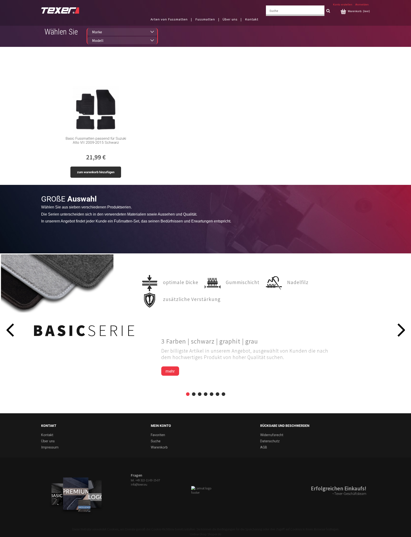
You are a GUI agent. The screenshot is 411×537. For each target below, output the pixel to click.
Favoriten (158, 435)
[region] (205, 333)
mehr (170, 371)
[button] (10, 330)
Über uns (48, 441)
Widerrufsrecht (271, 435)
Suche (156, 441)
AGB (263, 447)
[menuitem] (172, 19)
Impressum (50, 447)
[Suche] (328, 10)
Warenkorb (159, 447)
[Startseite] (60, 10)
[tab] (188, 394)
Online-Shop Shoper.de (205, 534)
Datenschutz (270, 441)
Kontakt (47, 435)
